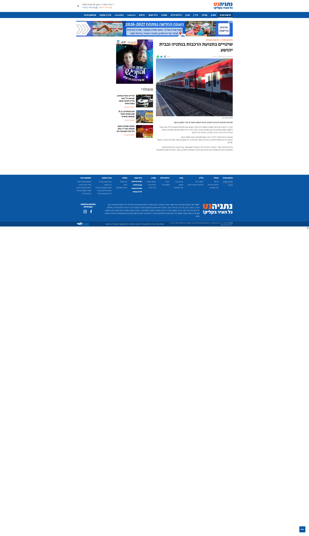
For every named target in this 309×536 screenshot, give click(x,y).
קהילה (204, 15)
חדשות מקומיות (228, 182)
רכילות (167, 182)
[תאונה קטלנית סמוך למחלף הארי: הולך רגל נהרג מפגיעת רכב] (144, 131)
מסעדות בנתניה (137, 188)
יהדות (125, 185)
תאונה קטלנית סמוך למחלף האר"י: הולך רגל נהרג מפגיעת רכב (126, 129)
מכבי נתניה (152, 187)
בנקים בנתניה (86, 193)
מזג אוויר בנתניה (88, 7)
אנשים (181, 185)
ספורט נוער (152, 185)
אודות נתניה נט (158, 224)
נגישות (115, 224)
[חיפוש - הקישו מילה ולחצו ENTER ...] (78, 6)
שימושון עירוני (90, 15)
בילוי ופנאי (153, 15)
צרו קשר (108, 224)
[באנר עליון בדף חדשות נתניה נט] (154, 28)
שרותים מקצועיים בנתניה (103, 187)
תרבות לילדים (137, 185)
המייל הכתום (104, 7)
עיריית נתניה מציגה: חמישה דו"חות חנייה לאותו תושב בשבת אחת (126, 99)
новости (131, 15)
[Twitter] (161, 57)
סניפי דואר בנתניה (85, 185)
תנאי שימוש (124, 224)
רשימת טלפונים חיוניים (83, 187)
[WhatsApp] (158, 57)
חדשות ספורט (151, 182)
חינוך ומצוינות (214, 187)
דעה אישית (123, 182)
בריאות (216, 182)
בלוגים (142, 15)
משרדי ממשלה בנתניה (84, 190)
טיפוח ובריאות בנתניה (104, 190)
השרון (213, 15)
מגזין (188, 15)
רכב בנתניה (108, 185)
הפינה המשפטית (121, 187)
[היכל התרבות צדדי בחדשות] (134, 61)
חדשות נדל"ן (199, 182)
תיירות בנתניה (137, 192)
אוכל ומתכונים (178, 187)
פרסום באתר (146, 224)
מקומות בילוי (166, 185)
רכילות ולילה (176, 15)
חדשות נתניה (225, 15)
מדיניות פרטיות (135, 224)
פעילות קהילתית (213, 185)
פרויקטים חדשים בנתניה (195, 185)
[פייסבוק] (91, 211)
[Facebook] (165, 57)
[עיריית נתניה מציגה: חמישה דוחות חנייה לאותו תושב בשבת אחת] (144, 101)
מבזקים (230, 185)
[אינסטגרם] (85, 211)
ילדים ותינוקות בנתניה (104, 193)
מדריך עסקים (105, 15)
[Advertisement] (134, 158)
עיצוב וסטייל (179, 182)
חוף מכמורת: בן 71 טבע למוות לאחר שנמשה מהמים (126, 114)
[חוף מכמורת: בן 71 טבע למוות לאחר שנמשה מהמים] (144, 116)
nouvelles (119, 15)
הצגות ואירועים (137, 181)
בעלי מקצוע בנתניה (105, 182)
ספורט (164, 15)
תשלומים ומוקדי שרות (84, 182)
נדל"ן (195, 15)
